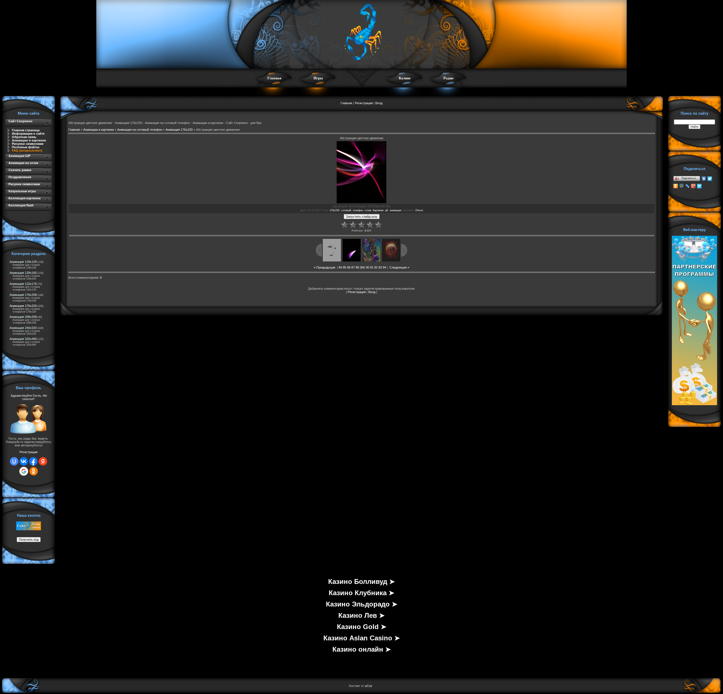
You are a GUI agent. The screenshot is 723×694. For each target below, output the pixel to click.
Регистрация (28, 452)
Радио (448, 78)
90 (367, 267)
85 (344, 267)
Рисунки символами (27, 143)
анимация (395, 210)
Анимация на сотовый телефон (139, 129)
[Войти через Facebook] (33, 461)
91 (371, 267)
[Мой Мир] (682, 186)
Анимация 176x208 (23, 294)
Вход (378, 103)
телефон (358, 210)
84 (340, 267)
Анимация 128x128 (23, 261)
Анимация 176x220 (23, 305)
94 (384, 267)
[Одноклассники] (676, 186)
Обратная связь (24, 137)
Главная (274, 78)
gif (386, 210)
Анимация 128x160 (23, 272)
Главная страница (26, 130)
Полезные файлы (25, 147)
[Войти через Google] (23, 471)
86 (348, 267)
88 (357, 267)
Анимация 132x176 (23, 283)
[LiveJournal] (688, 186)
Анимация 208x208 (23, 316)
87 (353, 267)
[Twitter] (710, 178)
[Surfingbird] (699, 186)
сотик (368, 210)
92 (376, 267)
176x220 (334, 210)
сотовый (346, 210)
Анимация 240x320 (23, 327)
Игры (318, 78)
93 (380, 267)
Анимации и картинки (29, 140)
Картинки (378, 210)
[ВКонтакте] (704, 178)
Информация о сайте (28, 133)
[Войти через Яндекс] (43, 461)
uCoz (368, 686)
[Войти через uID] (14, 461)
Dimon (419, 210)
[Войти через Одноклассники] (33, 471)
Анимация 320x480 (23, 339)
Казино (405, 78)
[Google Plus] (693, 186)
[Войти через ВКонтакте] (23, 461)
